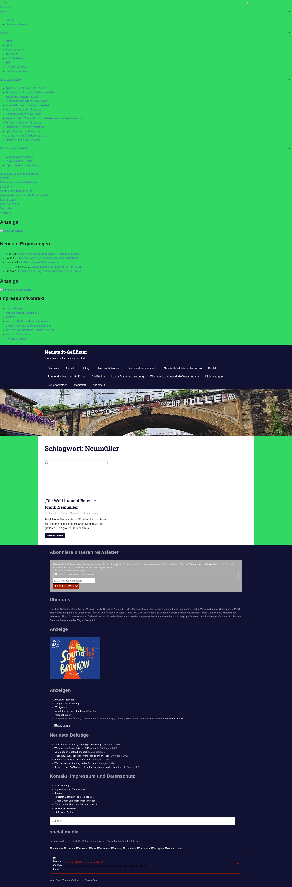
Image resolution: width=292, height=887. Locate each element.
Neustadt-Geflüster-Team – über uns (27, 321)
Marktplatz (6, 208)
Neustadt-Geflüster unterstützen (19, 173)
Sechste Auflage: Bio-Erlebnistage (72, 759)
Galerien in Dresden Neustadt (23, 114)
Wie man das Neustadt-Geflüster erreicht (24, 195)
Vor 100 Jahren (14, 58)
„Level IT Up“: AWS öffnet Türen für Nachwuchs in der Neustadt (88, 767)
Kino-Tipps (11, 54)
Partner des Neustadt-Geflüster (18, 182)
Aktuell (4, 11)
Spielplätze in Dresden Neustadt (24, 131)
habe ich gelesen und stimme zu (75, 574)
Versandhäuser (62, 714)
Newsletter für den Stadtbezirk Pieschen (75, 711)
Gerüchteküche (14, 49)
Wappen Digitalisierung (66, 703)
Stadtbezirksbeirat (16, 24)
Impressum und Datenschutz (22, 312)
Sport (8, 45)
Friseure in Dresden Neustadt (23, 109)
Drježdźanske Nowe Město (21, 165)
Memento (75, 513)
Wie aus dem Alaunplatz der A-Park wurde (57, 266)
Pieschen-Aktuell (174, 718)
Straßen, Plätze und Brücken (22, 140)
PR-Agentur (60, 707)
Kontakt (4, 178)
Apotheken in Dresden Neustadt (24, 88)
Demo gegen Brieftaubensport (42, 262)
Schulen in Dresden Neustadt (23, 122)
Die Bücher (7, 186)
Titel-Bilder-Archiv (16, 71)
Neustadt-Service (10, 79)
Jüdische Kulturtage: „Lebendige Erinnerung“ (78, 744)
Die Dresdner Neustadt (14, 148)
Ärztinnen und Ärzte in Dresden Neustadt (29, 92)
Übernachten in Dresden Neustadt (25, 135)
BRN (8, 62)
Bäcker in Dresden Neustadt (22, 96)
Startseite (5, 7)
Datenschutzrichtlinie (200, 564)
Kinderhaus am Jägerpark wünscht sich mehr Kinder (48, 253)
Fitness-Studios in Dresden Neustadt (27, 105)
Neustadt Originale (16, 67)
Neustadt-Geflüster (66, 352)
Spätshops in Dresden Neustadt (24, 127)
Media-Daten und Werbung (16, 191)
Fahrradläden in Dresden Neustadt (26, 101)
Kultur (9, 41)
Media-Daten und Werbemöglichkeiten (28, 325)
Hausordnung (13, 308)
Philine (64, 513)
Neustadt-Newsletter (17, 334)
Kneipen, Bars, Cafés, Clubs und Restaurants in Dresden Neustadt (45, 118)
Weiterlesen (54, 535)
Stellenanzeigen (10, 204)
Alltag (3, 32)
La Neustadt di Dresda (18, 160)
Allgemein (6, 212)
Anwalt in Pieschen (64, 699)
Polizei (9, 19)
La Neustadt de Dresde (19, 156)
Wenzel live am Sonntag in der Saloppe (75, 763)
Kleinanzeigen (8, 199)
